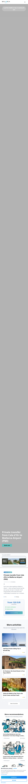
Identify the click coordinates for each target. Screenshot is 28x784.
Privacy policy (4, 774)
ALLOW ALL (14, 777)
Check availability (14, 612)
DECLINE (14, 780)
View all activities (14, 703)
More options (3, 782)
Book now (7, 545)
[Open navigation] (25, 2)
